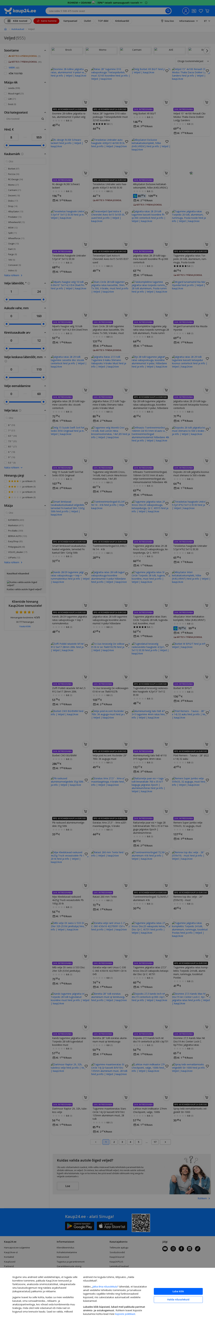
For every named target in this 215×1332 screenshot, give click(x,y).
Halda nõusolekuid (178, 1299)
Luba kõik (178, 1291)
